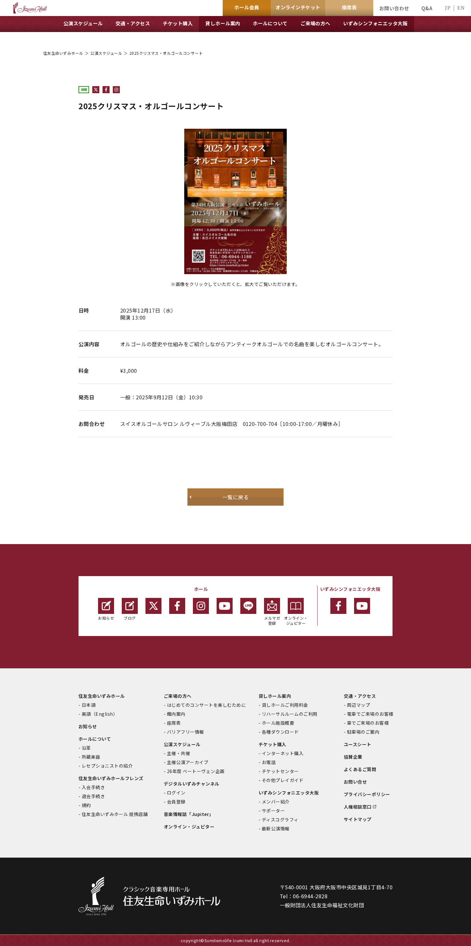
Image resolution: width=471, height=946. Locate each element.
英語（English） (100, 714)
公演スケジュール (106, 53)
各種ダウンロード (280, 732)
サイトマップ (358, 819)
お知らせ (106, 618)
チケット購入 (272, 744)
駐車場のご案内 (363, 732)
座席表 (174, 723)
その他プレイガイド (282, 780)
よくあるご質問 (360, 769)
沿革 (86, 748)
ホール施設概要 (278, 723)
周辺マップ (358, 705)
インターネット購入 (282, 753)
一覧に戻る (235, 497)
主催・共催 (178, 753)
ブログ (130, 618)
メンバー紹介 (276, 801)
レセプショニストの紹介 (107, 766)
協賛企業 (353, 757)
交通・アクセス (360, 696)
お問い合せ (355, 782)
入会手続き (93, 787)
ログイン (176, 792)
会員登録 (176, 801)
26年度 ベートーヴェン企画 (196, 771)
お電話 (269, 762)
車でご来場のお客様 (368, 723)
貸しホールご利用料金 (285, 705)
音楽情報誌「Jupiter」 (189, 814)
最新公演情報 (276, 828)
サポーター (273, 810)
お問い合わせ (394, 8)
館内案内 (176, 714)
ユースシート (357, 744)
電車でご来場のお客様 (370, 714)
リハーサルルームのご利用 (290, 714)
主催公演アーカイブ (187, 762)
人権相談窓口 (358, 806)
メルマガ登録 (272, 620)
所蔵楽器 (91, 757)
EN (461, 7)
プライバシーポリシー (367, 794)
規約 (86, 805)
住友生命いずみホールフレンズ (111, 778)
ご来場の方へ (178, 696)
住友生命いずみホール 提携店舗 (115, 814)
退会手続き (93, 796)
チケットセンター (280, 771)
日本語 (88, 705)
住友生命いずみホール (63, 53)
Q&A (426, 8)
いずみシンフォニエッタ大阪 (289, 792)
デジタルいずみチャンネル (191, 783)
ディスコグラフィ (280, 819)
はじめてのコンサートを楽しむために (206, 705)
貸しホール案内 (275, 696)
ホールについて (94, 739)
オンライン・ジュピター (296, 620)
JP (447, 7)
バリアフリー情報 (185, 732)
